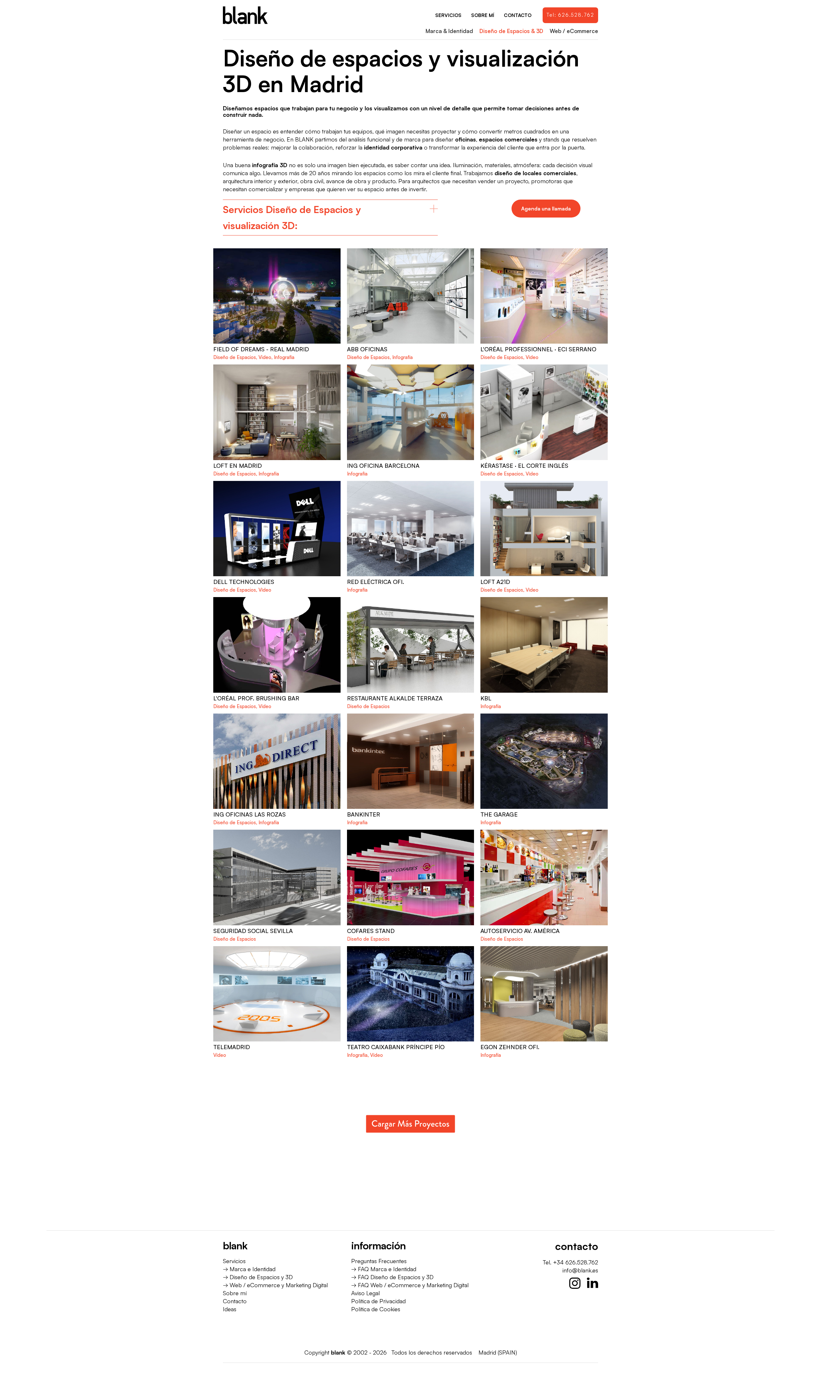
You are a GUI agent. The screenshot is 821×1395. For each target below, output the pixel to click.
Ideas (229, 1309)
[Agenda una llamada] (546, 209)
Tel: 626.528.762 (570, 15)
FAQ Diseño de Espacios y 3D (396, 1276)
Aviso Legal (365, 1293)
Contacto (235, 1301)
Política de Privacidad (378, 1301)
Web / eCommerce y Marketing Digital (279, 1284)
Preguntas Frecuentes (379, 1260)
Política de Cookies (375, 1309)
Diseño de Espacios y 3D (261, 1276)
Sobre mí (235, 1293)
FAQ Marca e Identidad (387, 1268)
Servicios (234, 1260)
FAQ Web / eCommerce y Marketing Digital (413, 1284)
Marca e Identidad (252, 1268)
